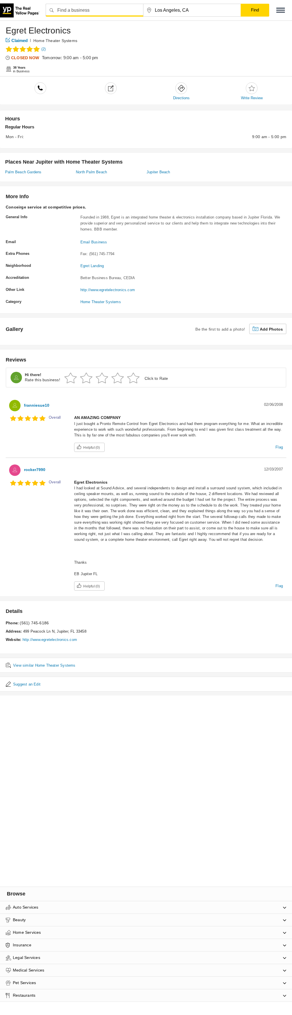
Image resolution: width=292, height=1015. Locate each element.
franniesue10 (36, 405)
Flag (279, 447)
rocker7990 (34, 469)
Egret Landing (92, 266)
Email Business (93, 242)
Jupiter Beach (158, 172)
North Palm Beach (91, 172)
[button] (280, 10)
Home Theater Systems (55, 40)
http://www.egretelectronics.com (107, 290)
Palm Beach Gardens (23, 172)
